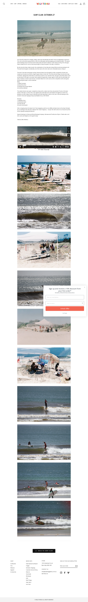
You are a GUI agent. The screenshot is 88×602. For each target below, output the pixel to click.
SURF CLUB (70, 3)
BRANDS (25, 3)
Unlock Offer (64, 309)
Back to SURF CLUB (45, 550)
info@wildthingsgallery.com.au (49, 571)
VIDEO (76, 3)
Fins (11, 565)
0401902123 (45, 573)
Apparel (12, 570)
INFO (12, 3)
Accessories (13, 572)
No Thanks (65, 313)
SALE (59, 3)
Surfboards (13, 563)
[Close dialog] (84, 287)
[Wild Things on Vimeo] (68, 573)
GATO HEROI (64, 3)
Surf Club (28, 584)
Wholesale (28, 576)
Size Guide (28, 574)
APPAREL (19, 3)
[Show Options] (82, 303)
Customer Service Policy (32, 570)
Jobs (27, 578)
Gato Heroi (28, 582)
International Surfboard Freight (31, 564)
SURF (15, 3)
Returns (28, 572)
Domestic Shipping (30, 567)
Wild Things (29, 580)
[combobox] (64, 303)
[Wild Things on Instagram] (61, 573)
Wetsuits (12, 567)
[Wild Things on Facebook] (65, 573)
